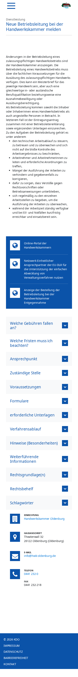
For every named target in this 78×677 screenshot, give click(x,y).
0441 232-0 (31, 574)
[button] (39, 325)
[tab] (39, 503)
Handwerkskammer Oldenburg (44, 519)
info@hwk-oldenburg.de (40, 556)
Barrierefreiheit (16, 658)
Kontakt (10, 664)
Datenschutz (13, 652)
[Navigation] (11, 6)
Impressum (12, 646)
